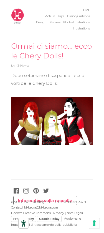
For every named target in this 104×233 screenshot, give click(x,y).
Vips (61, 16)
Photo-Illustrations (76, 22)
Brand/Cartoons (78, 16)
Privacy (58, 213)
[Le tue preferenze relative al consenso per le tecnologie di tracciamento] (94, 223)
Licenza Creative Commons (31, 213)
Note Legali (75, 213)
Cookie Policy (49, 219)
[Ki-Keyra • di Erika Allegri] (17, 22)
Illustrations (81, 28)
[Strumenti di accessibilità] (23, 223)
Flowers (54, 22)
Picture (50, 16)
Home (85, 10)
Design (41, 22)
